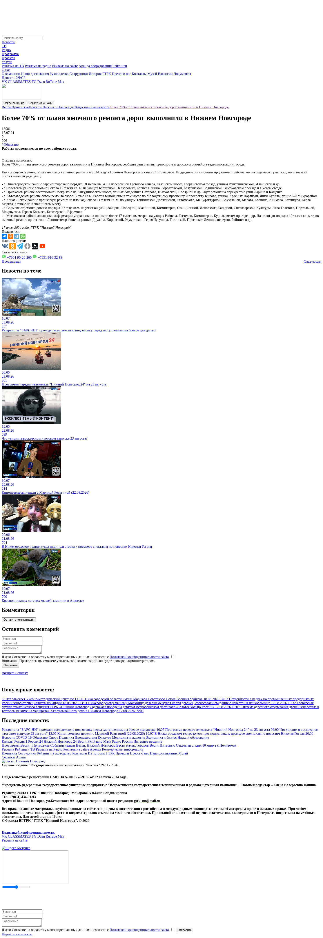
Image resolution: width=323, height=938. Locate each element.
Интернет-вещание (148, 741)
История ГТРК (100, 74)
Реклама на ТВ (13, 66)
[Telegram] (16, 236)
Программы (11, 745)
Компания (9, 753)
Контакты (139, 74)
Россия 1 (20, 741)
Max (61, 82)
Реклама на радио (38, 66)
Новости (8, 42)
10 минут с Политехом (219, 745)
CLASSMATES (19, 82)
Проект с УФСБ (13, 78)
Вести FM (85, 741)
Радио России (122, 741)
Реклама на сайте (65, 66)
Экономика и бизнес (161, 737)
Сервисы (8, 757)
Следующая (312, 261)
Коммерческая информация (122, 749)
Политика (66, 737)
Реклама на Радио (49, 749)
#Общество (10, 144)
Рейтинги (120, 66)
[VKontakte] (4, 236)
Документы (182, 74)
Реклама (8, 749)
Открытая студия (188, 745)
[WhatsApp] (22, 236)
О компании (11, 74)
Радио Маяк (102, 741)
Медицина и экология (128, 737)
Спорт (53, 737)
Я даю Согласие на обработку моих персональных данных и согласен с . (86, 657)
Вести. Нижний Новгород (95, 745)
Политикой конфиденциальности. (28, 832)
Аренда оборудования (95, 66)
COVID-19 (24, 737)
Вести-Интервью (162, 745)
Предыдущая (11, 261)
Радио (6, 50)
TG (34, 82)
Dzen (41, 82)
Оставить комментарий (19, 619)
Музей (152, 74)
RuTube (51, 82)
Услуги (7, 62)
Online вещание (14, 103)
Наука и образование (193, 737)
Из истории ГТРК (101, 753)
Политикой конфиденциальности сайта (139, 657)
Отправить (11, 665)
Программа (10, 54)
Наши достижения (35, 74)
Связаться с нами (40, 103)
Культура (104, 737)
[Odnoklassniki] (10, 236)
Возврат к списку (15, 673)
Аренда (95, 749)
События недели (62, 745)
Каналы (7, 741)
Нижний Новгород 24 (60, 741)
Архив (21, 757)
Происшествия (86, 737)
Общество (40, 737)
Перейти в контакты (17, 934)
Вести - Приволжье (34, 745)
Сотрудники (78, 74)
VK (4, 82)
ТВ (4, 46)
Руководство (59, 74)
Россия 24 (35, 741)
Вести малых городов (132, 745)
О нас (6, 70)
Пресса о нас (121, 74)
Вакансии (165, 74)
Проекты (8, 58)
